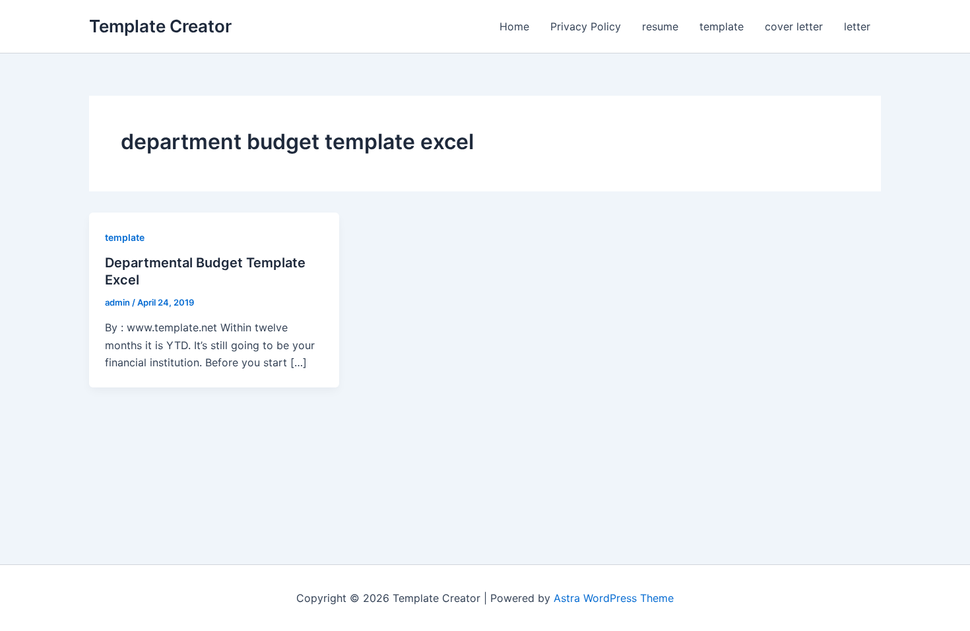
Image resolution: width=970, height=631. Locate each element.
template (721, 26)
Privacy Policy (585, 26)
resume (660, 26)
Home (514, 26)
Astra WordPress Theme (614, 598)
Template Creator (160, 26)
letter (857, 26)
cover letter (794, 26)
